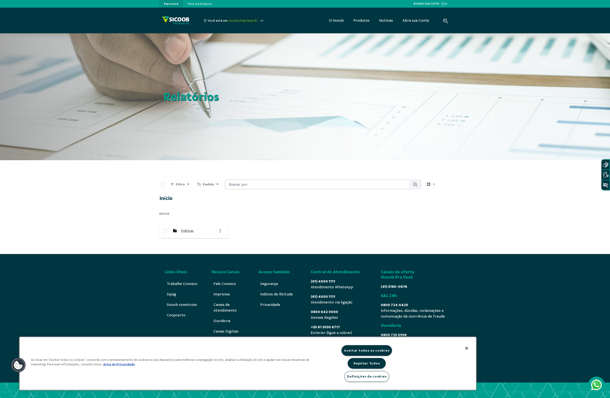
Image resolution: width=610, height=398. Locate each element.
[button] (18, 365)
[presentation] (171, 4)
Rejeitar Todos (367, 363)
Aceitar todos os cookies (366, 350)
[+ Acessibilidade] (605, 185)
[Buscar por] (415, 184)
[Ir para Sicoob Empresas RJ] (175, 20)
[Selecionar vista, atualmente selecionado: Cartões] (431, 184)
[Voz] (605, 175)
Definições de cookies (366, 376)
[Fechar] (466, 348)
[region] (248, 363)
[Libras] (605, 164)
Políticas (187, 231)
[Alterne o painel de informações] (445, 184)
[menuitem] (171, 4)
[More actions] (220, 230)
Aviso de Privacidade (119, 364)
